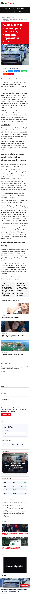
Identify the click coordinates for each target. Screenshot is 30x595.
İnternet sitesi (5, 399)
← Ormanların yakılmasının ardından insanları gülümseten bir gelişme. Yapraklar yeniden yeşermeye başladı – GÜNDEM (8, 289)
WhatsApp (24, 71)
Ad (2, 386)
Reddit (5, 74)
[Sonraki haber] (25, 456)
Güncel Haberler (9, 8)
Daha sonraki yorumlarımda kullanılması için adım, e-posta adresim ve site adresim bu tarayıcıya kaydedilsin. (14, 409)
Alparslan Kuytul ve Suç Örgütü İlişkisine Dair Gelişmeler (14, 515)
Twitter (10, 71)
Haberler (3, 17)
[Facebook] (4, 445)
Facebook (17, 71)
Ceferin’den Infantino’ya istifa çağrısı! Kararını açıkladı (14, 509)
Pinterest (11, 74)
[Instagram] (13, 445)
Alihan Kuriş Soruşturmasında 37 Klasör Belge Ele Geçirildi (14, 503)
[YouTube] (17, 445)
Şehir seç (6, 430)
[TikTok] (22, 445)
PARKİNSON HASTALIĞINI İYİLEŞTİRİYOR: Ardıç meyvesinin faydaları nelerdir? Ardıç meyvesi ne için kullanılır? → (22, 289)
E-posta (4, 393)
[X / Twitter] (8, 445)
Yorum (3, 371)
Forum (9, 12)
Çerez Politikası (18, 12)
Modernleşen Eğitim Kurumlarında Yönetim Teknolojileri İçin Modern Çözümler (14, 506)
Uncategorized (10, 17)
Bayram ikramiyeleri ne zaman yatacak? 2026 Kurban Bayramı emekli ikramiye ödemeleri (14, 512)
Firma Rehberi (21, 8)
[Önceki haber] (21, 456)
